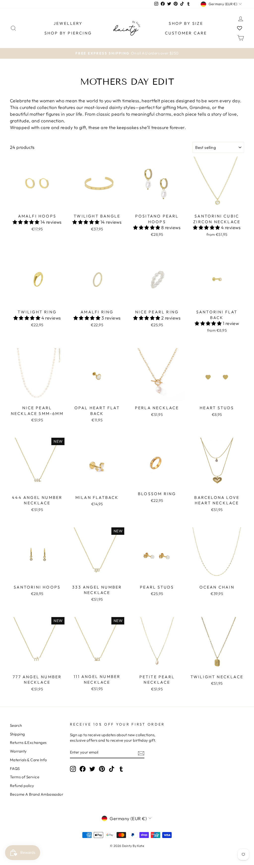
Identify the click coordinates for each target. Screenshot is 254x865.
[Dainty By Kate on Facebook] (83, 769)
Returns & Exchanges (28, 742)
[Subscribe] (141, 752)
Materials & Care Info (28, 759)
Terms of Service (24, 777)
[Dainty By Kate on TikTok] (112, 769)
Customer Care (186, 32)
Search (16, 725)
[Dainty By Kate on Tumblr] (121, 769)
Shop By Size (186, 23)
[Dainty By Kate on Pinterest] (102, 769)
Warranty (18, 751)
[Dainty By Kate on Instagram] (73, 769)
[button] (27, 222)
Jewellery (68, 23)
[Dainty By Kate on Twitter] (92, 769)
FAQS (15, 768)
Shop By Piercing (68, 32)
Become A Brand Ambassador (36, 794)
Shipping (17, 734)
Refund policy (22, 785)
